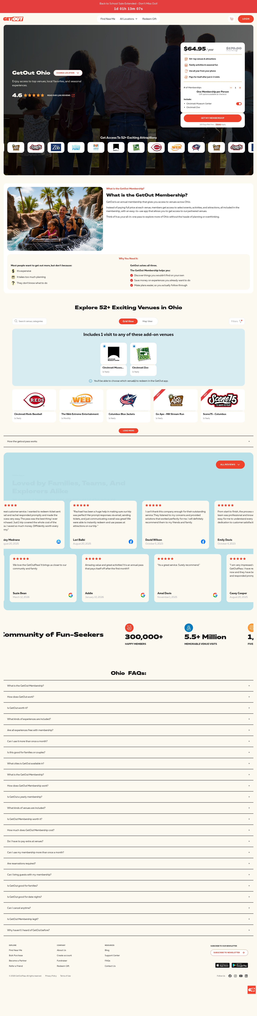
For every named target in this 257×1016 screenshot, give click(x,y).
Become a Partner (18, 960)
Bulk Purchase (16, 955)
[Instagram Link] (235, 976)
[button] (128, 19)
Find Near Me (108, 18)
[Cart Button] (231, 19)
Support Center (112, 955)
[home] (13, 19)
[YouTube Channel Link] (241, 976)
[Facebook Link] (230, 976)
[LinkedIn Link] (246, 976)
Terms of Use (65, 976)
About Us (61, 950)
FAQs (107, 960)
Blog (107, 950)
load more (128, 430)
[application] (251, 989)
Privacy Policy (51, 976)
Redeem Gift (149, 18)
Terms (218, 125)
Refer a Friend (16, 966)
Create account (64, 955)
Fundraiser (62, 960)
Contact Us (110, 966)
